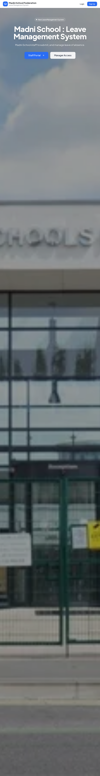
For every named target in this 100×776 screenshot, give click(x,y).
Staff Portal (34, 55)
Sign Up (92, 4)
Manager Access (62, 55)
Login (82, 4)
